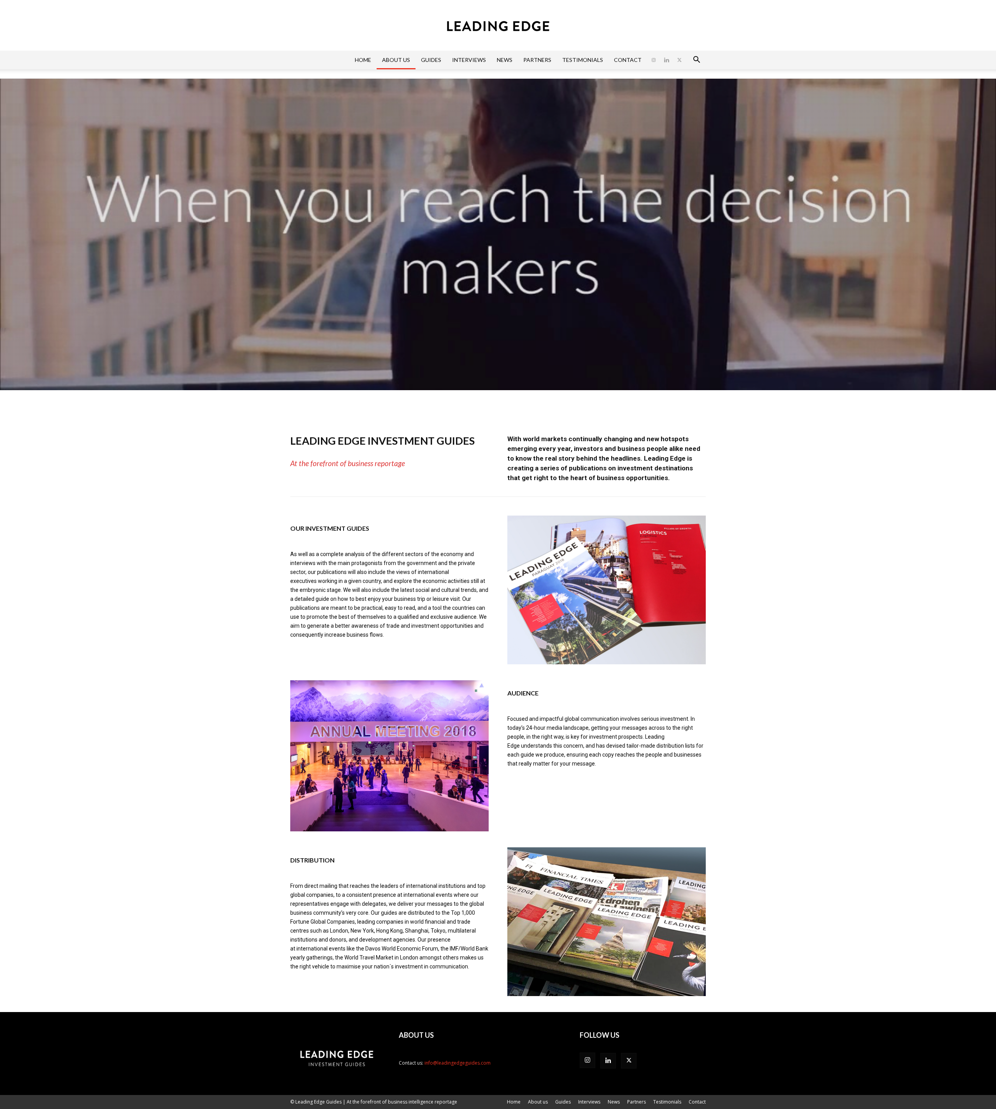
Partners (537, 59)
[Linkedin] (666, 60)
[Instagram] (653, 60)
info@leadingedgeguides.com (457, 1063)
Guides (431, 59)
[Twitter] (679, 60)
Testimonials (582, 59)
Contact (628, 59)
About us (396, 59)
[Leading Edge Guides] (498, 25)
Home (363, 59)
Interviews (469, 59)
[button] (696, 61)
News (504, 59)
